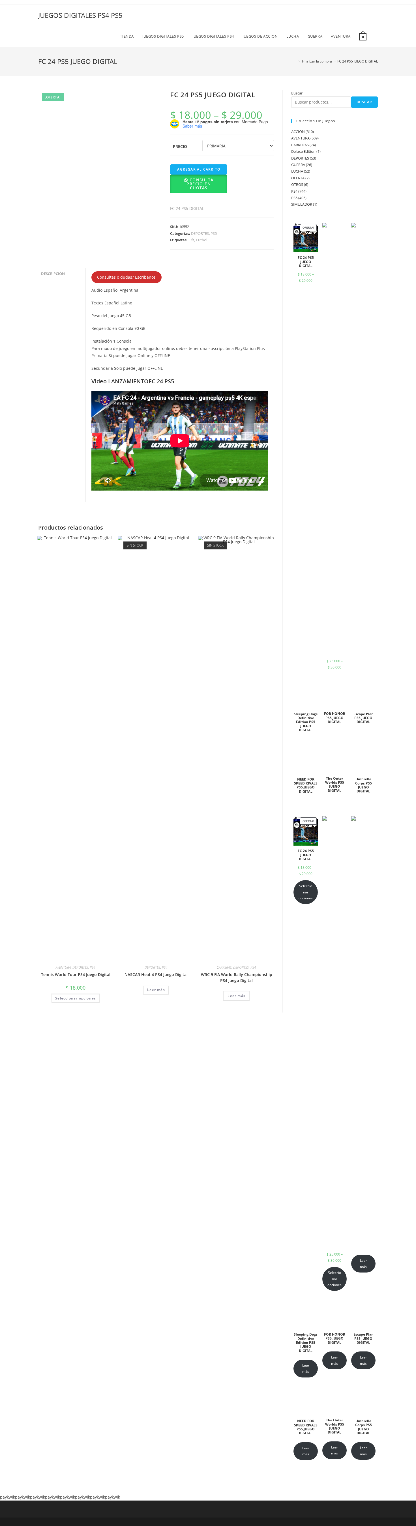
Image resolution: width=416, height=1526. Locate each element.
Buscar (297, 93)
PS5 (214, 233)
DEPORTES (200, 233)
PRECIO (180, 146)
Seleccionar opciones (75, 998)
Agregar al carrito (198, 169)
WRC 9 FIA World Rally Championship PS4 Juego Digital (236, 977)
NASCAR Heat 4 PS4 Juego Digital (156, 974)
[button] (198, 187)
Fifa (191, 239)
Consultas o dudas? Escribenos (126, 277)
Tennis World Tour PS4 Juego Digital (75, 974)
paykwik (7, 1497)
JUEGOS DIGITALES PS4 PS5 (80, 15)
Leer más (156, 989)
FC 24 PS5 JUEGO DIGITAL (357, 61)
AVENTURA (63, 967)
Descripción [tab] (53, 273)
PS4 (92, 967)
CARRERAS (224, 967)
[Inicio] (295, 61)
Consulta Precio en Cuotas (199, 183)
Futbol (201, 239)
